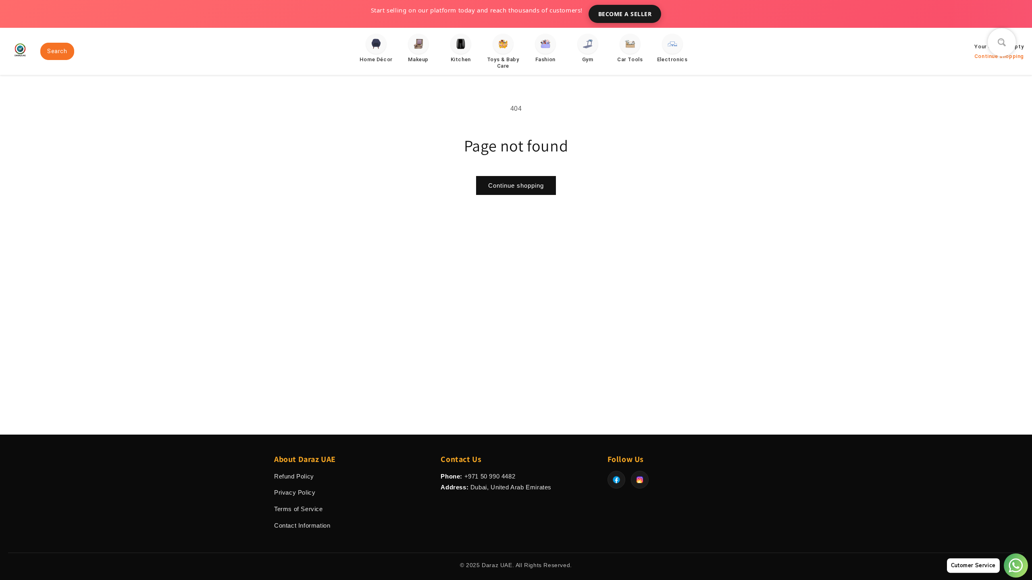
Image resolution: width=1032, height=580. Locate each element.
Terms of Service (298, 508)
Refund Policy (294, 476)
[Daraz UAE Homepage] (20, 59)
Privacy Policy (294, 492)
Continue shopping (516, 185)
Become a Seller (625, 14)
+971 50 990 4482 (490, 476)
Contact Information (302, 525)
